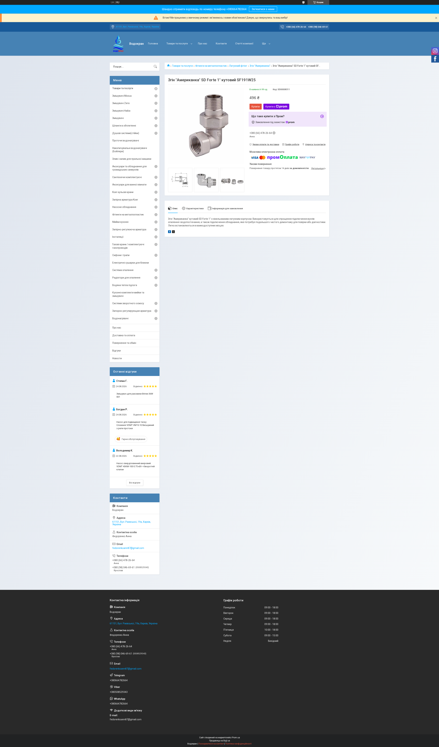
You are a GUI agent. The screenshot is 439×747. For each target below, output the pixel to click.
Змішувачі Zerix (121, 103)
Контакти (221, 43)
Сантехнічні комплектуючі (127, 177)
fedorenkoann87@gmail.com (128, 548)
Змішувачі (118, 118)
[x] (173, 232)
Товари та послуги (177, 43)
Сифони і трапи (120, 255)
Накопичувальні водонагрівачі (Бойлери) (129, 150)
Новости (117, 358)
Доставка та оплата (123, 335)
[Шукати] (155, 67)
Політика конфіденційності (238, 744)
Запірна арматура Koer (125, 199)
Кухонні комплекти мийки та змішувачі (128, 294)
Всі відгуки (134, 482)
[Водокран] (118, 43)
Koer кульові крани (122, 192)
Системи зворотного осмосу (128, 303)
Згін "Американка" (260, 65)
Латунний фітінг (238, 65)
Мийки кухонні (120, 222)
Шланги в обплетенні (124, 125)
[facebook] (169, 232)
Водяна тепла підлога (124, 285)
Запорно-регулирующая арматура (131, 310)
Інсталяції (117, 236)
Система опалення (122, 270)
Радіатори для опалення (126, 277)
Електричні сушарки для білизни (130, 262)
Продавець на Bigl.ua (219, 740)
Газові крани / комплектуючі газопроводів (128, 246)
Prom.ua (236, 737)
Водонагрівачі (120, 318)
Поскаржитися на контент (211, 744)
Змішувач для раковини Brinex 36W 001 (134, 395)
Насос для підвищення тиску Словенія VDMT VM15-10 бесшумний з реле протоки (135, 425)
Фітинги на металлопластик (211, 65)
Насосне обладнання (124, 207)
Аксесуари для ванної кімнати (129, 184)
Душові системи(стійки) (125, 133)
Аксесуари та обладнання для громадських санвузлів (129, 168)
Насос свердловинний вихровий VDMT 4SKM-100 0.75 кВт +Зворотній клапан (135, 466)
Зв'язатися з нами (263, 9)
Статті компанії (244, 43)
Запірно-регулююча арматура (129, 229)
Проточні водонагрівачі (125, 140)
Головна (153, 43)
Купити (256, 106)
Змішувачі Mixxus (122, 95)
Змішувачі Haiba (121, 110)
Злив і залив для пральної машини (131, 158)
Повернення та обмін (124, 343)
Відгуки (116, 350)
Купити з (270, 106)
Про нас (202, 43)
